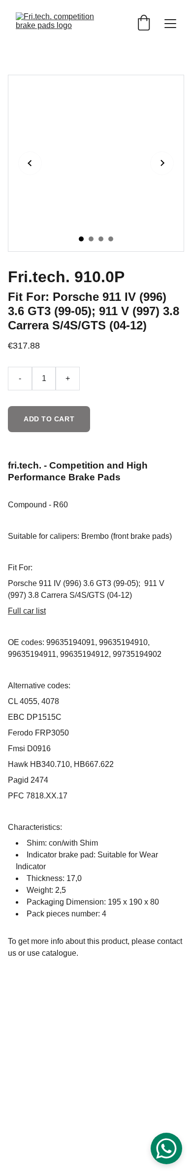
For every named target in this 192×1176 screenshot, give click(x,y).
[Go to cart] (143, 23)
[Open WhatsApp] (166, 1148)
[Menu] (170, 23)
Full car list (27, 611)
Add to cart (49, 419)
